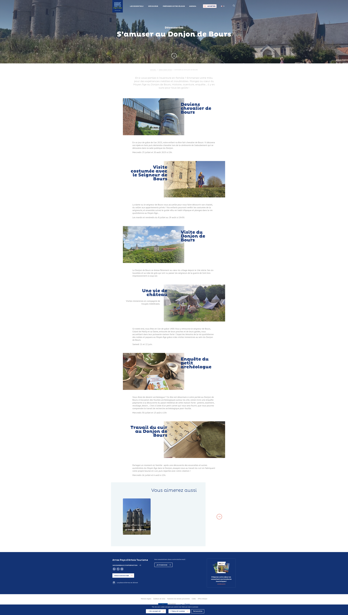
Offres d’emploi (202, 599)
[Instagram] (121, 569)
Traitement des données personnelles (178, 599)
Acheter (211, 6)
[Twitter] (118, 569)
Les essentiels (136, 6)
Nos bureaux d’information (125, 565)
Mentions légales (146, 599)
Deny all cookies (178, 611)
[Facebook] (114, 569)
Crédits (194, 599)
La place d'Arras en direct (127, 583)
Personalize (197, 611)
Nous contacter (121, 576)
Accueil (153, 70)
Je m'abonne (161, 565)
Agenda (192, 6)
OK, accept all (155, 611)
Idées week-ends (165, 70)
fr (224, 6)
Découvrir (131, 534)
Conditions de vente (159, 599)
